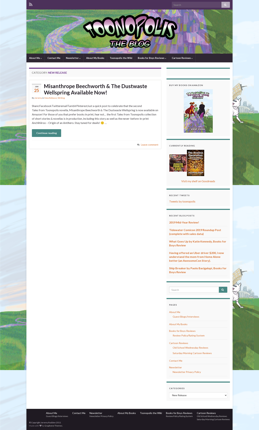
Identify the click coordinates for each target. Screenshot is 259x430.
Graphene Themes (53, 425)
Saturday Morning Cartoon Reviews (192, 353)
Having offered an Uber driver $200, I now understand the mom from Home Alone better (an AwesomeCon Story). (196, 256)
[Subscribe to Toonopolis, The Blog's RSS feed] (30, 3)
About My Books (95, 58)
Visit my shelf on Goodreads (198, 181)
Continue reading (46, 132)
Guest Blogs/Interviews (186, 316)
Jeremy (38, 98)
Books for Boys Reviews (151, 58)
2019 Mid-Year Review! (184, 222)
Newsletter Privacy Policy (187, 371)
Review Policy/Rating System (189, 335)
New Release (50, 98)
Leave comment (149, 144)
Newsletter (72, 58)
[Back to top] (251, 422)
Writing (61, 98)
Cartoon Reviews (181, 58)
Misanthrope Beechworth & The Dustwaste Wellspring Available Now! (95, 89)
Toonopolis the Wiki (121, 58)
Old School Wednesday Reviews (190, 347)
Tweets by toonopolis (182, 201)
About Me (35, 58)
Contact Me (53, 58)
